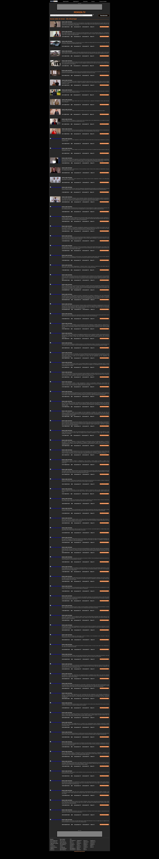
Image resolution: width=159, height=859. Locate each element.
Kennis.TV (78, 841)
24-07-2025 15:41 (65, 367)
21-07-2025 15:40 (65, 386)
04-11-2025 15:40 (65, 134)
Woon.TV (92, 27)
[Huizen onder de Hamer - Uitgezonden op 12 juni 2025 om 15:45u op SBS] (55, 596)
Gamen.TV (72, 845)
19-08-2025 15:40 (65, 211)
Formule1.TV (72, 844)
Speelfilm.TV (92, 840)
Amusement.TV (77, 27)
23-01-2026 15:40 (65, 46)
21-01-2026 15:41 (65, 65)
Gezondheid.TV (72, 848)
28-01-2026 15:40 (65, 27)
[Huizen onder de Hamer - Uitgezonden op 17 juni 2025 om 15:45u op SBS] (55, 566)
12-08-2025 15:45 (65, 260)
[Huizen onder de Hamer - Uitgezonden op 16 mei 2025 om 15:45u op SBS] (55, 771)
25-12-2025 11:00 (65, 95)
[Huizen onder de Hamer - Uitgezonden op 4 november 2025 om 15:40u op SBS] (55, 134)
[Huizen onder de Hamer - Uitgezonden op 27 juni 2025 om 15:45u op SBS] (55, 508)
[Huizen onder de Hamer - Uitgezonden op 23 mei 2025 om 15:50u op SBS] (55, 722)
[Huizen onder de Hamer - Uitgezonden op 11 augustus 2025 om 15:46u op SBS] (55, 265)
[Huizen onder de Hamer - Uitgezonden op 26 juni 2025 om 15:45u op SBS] (55, 518)
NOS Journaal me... (53, 842)
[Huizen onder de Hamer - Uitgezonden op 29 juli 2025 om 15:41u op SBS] (55, 333)
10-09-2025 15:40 (65, 163)
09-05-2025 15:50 (66, 815)
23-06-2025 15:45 (66, 542)
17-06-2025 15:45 (65, 571)
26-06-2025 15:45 (66, 523)
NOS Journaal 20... (63, 843)
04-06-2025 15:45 (66, 649)
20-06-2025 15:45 (66, 552)
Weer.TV (91, 845)
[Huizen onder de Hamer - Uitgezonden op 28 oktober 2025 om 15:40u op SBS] (55, 148)
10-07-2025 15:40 (65, 445)
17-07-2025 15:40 (65, 406)
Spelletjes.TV (92, 841)
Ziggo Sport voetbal (54, 843)
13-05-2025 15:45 (65, 805)
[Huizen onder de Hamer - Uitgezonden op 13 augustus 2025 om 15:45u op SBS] (55, 245)
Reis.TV (85, 848)
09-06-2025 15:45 (66, 630)
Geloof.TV (72, 847)
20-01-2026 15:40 (65, 75)
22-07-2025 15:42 (65, 377)
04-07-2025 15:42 (66, 474)
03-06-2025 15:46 (66, 659)
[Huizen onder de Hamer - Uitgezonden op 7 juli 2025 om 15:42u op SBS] (55, 459)
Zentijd (61, 845)
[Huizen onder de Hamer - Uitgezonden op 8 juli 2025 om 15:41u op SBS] (55, 450)
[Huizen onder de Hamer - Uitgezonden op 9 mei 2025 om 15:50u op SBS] (55, 810)
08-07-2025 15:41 (65, 455)
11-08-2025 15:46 (65, 270)
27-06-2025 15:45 (66, 513)
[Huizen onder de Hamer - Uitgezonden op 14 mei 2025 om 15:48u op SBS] (55, 790)
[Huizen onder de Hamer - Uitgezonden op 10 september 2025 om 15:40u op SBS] (55, 163)
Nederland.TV (76, 1)
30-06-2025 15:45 (66, 503)
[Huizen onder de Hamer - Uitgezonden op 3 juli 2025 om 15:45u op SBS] (55, 479)
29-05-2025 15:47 (66, 688)
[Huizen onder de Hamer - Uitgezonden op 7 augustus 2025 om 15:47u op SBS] (55, 284)
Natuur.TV (85, 840)
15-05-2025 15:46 (65, 785)
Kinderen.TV (79, 843)
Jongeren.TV (79, 840)
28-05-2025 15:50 (66, 698)
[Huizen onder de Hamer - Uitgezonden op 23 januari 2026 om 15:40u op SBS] (55, 46)
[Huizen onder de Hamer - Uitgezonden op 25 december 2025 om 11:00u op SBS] (55, 95)
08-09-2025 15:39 (66, 182)
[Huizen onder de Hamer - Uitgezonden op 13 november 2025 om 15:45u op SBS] (55, 114)
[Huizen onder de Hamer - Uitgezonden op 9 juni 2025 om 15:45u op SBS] (55, 625)
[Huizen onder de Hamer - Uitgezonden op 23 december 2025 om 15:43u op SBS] (55, 104)
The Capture (52, 845)
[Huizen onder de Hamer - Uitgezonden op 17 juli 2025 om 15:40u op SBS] (55, 401)
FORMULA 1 (52, 848)
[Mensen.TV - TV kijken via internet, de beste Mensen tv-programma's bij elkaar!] (59, 1)
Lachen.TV (78, 845)
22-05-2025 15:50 (65, 737)
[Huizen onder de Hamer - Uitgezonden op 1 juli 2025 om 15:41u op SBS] (55, 489)
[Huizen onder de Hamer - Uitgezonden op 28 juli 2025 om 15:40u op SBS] (55, 343)
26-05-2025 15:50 (66, 717)
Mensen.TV (79, 847)
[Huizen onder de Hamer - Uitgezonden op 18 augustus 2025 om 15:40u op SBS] (55, 216)
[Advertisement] (79, 7)
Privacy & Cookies (102, 1)
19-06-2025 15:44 (66, 562)
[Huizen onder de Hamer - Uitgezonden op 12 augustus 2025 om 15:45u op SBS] (55, 255)
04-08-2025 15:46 (66, 309)
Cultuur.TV (72, 843)
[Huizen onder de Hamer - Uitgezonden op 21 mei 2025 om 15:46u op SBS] (55, 742)
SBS (72, 27)
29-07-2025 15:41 (65, 338)
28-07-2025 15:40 (66, 348)
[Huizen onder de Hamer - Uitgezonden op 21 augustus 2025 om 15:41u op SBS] (55, 187)
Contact (93, 1)
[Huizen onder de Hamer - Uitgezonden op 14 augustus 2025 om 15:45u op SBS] (55, 236)
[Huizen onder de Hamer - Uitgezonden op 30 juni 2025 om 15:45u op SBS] (55, 498)
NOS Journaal (62, 840)
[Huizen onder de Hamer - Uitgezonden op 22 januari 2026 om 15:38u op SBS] (55, 56)
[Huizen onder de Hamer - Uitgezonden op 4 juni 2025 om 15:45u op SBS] (55, 644)
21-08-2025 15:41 (65, 192)
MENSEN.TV (79, 12)
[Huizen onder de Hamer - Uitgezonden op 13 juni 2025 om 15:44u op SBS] (55, 586)
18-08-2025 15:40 (65, 221)
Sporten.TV (92, 843)
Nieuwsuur (52, 849)
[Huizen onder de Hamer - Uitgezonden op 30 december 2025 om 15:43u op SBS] (55, 85)
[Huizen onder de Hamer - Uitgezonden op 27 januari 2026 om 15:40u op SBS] (55, 36)
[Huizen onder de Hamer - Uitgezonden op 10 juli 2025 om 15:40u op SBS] (55, 440)
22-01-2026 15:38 (65, 56)
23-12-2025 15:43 (65, 104)
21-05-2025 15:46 (65, 746)
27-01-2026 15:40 (65, 36)
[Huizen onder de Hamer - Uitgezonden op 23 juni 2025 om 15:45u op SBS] (55, 537)
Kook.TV (78, 844)
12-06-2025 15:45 (65, 601)
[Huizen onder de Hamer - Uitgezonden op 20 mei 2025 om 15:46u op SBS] (55, 751)
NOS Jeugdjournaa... (54, 840)
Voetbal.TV (92, 844)
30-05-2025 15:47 (66, 678)
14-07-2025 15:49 (65, 426)
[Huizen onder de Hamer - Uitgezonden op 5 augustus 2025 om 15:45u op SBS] (55, 294)
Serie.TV (85, 849)
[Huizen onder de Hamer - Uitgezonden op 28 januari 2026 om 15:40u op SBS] (55, 27)
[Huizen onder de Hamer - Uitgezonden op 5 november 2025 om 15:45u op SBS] (55, 124)
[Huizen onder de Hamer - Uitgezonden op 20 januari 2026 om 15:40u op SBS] (55, 75)
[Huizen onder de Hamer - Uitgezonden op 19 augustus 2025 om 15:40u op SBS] (55, 206)
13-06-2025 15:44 (66, 591)
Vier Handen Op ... (63, 844)
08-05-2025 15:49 (66, 824)
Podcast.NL (85, 1)
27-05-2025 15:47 (65, 708)
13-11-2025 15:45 (65, 114)
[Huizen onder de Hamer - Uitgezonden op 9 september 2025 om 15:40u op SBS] (55, 172)
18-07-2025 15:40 (65, 396)
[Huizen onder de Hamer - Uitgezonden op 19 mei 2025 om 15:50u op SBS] (55, 761)
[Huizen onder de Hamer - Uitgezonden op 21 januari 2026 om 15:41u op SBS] (55, 65)
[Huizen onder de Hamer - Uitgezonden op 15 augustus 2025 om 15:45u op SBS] (55, 226)
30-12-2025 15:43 (65, 85)
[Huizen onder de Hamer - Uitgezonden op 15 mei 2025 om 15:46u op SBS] (55, 780)
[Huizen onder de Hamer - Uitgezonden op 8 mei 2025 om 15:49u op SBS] (55, 819)
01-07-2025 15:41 (65, 494)
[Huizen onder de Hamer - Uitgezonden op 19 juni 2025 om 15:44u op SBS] (55, 557)
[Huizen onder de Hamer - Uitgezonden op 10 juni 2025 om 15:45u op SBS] (55, 615)
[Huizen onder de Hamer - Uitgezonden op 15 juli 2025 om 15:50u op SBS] (55, 411)
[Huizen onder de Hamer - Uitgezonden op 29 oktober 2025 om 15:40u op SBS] (55, 138)
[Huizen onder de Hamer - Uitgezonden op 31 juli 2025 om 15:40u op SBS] (55, 323)
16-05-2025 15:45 (65, 776)
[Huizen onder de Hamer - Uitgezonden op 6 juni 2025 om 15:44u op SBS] (55, 634)
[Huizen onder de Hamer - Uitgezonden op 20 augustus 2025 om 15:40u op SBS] (55, 202)
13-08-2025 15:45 (65, 250)
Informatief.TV (85, 27)
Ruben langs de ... (63, 842)
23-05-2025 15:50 (66, 727)
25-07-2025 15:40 (66, 358)
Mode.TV (78, 848)
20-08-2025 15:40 (66, 202)
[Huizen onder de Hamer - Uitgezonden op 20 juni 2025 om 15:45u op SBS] (55, 547)
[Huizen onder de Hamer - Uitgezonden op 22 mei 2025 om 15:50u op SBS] (55, 732)
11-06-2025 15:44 (65, 610)
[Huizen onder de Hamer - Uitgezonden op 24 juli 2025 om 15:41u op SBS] (55, 362)
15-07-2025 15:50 (65, 416)
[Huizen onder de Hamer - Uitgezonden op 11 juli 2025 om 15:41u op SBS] (55, 430)
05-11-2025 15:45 (65, 124)
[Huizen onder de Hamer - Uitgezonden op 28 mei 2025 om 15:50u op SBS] (55, 693)
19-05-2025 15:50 (65, 766)
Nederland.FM (65, 1)
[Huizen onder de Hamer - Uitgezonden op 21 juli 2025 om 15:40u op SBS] (55, 382)
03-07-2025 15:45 (66, 484)
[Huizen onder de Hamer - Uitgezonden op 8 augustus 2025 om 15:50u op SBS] (55, 275)
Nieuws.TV (85, 843)
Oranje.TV (85, 845)
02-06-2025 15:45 (66, 669)
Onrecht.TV (86, 844)
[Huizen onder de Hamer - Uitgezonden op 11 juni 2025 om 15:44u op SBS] (55, 605)
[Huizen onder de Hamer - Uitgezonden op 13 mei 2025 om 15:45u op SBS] (55, 800)
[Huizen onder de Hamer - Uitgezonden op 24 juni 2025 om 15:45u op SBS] (55, 527)
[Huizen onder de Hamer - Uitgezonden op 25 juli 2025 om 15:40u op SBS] (55, 352)
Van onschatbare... (63, 848)
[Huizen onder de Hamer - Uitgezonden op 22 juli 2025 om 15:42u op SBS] (55, 372)
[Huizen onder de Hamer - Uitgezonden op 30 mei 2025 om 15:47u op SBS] (55, 673)
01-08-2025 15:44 (66, 318)
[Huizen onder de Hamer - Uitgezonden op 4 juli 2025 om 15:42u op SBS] (55, 469)
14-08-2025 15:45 (66, 241)
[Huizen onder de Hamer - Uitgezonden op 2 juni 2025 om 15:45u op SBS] (55, 664)
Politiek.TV (86, 847)
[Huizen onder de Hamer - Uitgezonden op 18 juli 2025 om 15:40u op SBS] (55, 391)
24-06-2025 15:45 (66, 532)
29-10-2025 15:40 (65, 143)
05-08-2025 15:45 (66, 299)
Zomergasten (62, 847)
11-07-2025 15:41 (65, 435)
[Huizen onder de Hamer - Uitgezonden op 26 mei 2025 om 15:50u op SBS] (55, 712)
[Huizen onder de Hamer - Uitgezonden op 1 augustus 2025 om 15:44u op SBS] (55, 313)
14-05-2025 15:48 (66, 795)
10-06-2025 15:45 (65, 620)
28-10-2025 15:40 (65, 153)
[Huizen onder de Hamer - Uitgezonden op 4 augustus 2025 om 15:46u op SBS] (55, 304)
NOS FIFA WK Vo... (63, 849)
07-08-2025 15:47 (66, 290)
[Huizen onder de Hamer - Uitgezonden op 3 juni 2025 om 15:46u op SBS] (55, 654)
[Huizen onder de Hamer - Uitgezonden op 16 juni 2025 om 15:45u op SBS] (55, 576)
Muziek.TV (78, 849)
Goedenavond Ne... (53, 847)
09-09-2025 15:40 (66, 172)
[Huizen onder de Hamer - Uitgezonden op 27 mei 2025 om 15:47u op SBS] (55, 703)
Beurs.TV (71, 841)
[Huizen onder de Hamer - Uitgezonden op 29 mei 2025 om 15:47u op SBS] (55, 683)
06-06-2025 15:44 (66, 639)
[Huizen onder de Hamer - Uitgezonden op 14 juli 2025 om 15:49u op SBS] (55, 420)
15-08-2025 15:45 (65, 231)
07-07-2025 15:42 (65, 464)
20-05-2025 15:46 (66, 756)
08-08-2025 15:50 (66, 280)
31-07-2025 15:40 (65, 329)
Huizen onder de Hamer (67, 22)
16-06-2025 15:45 (65, 581)
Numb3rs (52, 844)
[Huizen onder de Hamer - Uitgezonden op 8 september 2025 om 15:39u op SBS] (55, 182)
